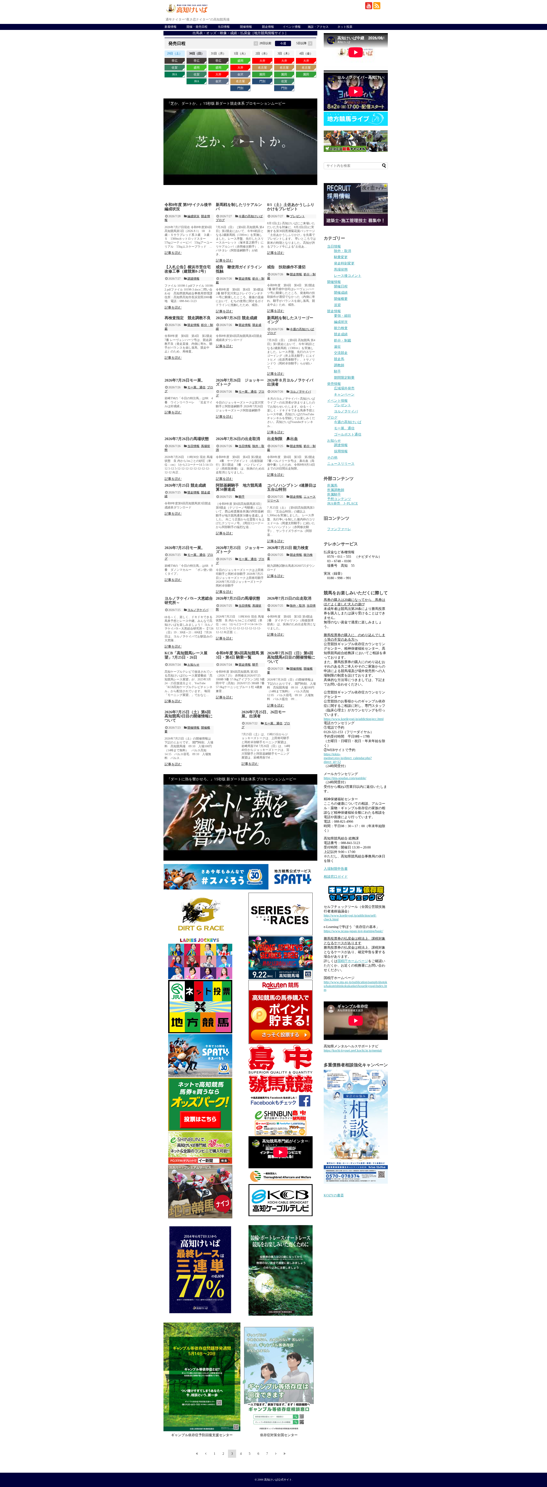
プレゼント (297, 216)
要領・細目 (342, 315)
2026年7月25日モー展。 (185, 548)
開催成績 (341, 292)
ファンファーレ (339, 529)
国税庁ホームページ (352, 961)
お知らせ (193, 664)
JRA (174, 74)
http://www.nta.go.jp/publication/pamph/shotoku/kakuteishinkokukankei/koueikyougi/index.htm (355, 986)
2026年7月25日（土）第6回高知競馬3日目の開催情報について (189, 716)
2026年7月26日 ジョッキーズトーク (240, 382)
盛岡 (197, 67)
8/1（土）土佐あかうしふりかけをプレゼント (290, 207)
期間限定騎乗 (344, 377)
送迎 (337, 305)
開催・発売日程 (197, 26)
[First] (197, 1453)
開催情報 (246, 26)
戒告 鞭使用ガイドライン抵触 (239, 269)
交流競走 (341, 353)
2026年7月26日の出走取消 (238, 439)
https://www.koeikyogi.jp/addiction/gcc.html (354, 719)
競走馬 (339, 359)
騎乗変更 (341, 257)
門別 (240, 88)
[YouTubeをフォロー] (368, 5)
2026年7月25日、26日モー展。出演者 (263, 714)
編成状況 (193, 216)
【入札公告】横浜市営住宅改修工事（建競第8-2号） (188, 269)
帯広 (175, 60)
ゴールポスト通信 (347, 434)
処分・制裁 (342, 340)
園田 (262, 74)
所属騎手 (334, 494)
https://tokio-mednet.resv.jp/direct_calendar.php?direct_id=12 (348, 758)
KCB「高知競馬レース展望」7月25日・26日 (186, 655)
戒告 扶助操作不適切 (286, 267)
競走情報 (268, 26)
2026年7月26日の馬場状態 (187, 439)
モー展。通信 (196, 387)
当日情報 (224, 26)
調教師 (339, 365)
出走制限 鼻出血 (282, 439)
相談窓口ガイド (336, 876)
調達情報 (193, 278)
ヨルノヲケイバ (300, 391)
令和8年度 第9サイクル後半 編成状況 (188, 207)
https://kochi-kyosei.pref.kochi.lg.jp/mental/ (353, 1050)
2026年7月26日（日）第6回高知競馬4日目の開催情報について (291, 657)
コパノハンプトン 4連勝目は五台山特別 (291, 487)
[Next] (276, 1453)
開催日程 (341, 286)
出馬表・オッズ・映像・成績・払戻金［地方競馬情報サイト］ (240, 33)
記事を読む (173, 253)
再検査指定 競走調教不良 (188, 318)
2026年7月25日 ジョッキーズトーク (240, 550)
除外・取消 (297, 605)
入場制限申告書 (336, 868)
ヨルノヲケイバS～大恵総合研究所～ (189, 600)
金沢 (218, 81)
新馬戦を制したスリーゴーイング (290, 320)
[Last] (285, 1453)
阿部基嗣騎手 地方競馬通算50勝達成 (239, 487)
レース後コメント (347, 275)
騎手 (242, 496)
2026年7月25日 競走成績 (185, 485)
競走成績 (341, 334)
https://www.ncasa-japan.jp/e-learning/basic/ (353, 931)
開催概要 (341, 299)
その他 (332, 457)
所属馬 (332, 485)
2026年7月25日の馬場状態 (238, 598)
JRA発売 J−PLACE (342, 503)
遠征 (337, 346)
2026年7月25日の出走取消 (289, 598)
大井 (218, 74)
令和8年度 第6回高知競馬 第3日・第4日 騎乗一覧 (240, 655)
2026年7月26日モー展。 (185, 380)
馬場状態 (341, 269)
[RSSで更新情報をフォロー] (376, 5)
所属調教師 (335, 490)
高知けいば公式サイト (278, 1479)
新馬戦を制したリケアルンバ (239, 207)
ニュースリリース (340, 463)
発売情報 (334, 384)
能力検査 (341, 328)
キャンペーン (344, 394)
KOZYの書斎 (334, 1195)
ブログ (220, 220)
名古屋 (240, 81)
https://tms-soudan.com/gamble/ (345, 778)
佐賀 (175, 67)
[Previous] (206, 1453)
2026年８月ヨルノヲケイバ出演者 (290, 382)
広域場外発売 (344, 388)
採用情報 (341, 451)
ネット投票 (344, 26)
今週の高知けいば (251, 216)
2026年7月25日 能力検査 (288, 548)
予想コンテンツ (339, 499)
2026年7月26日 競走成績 (236, 318)
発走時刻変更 (344, 263)
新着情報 (170, 26)
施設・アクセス (318, 26)
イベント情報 (291, 26)
